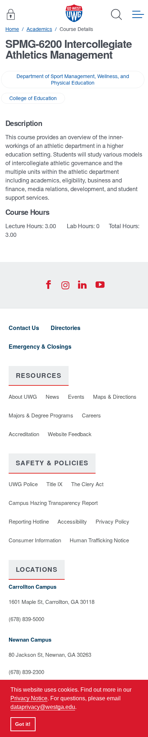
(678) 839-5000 (26, 619)
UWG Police (23, 484)
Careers (91, 415)
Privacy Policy (112, 521)
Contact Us (24, 328)
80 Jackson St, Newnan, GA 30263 (50, 654)
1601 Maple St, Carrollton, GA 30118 (51, 601)
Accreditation (24, 434)
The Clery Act (87, 484)
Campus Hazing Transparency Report (53, 502)
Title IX (54, 484)
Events (76, 396)
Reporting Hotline (29, 521)
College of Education (33, 98)
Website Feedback (70, 434)
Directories (65, 328)
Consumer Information (35, 540)
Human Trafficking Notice (99, 540)
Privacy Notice (28, 698)
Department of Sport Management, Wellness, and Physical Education (73, 79)
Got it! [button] (23, 724)
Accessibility (72, 521)
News (52, 396)
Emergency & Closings (40, 346)
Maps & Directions (115, 396)
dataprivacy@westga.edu (42, 707)
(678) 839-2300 (26, 671)
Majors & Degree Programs (41, 415)
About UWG (23, 396)
